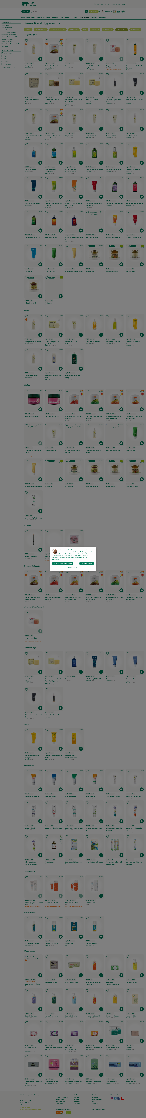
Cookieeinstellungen (73, 567)
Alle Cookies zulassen (86, 563)
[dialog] (73, 559)
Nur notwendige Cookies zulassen (63, 563)
